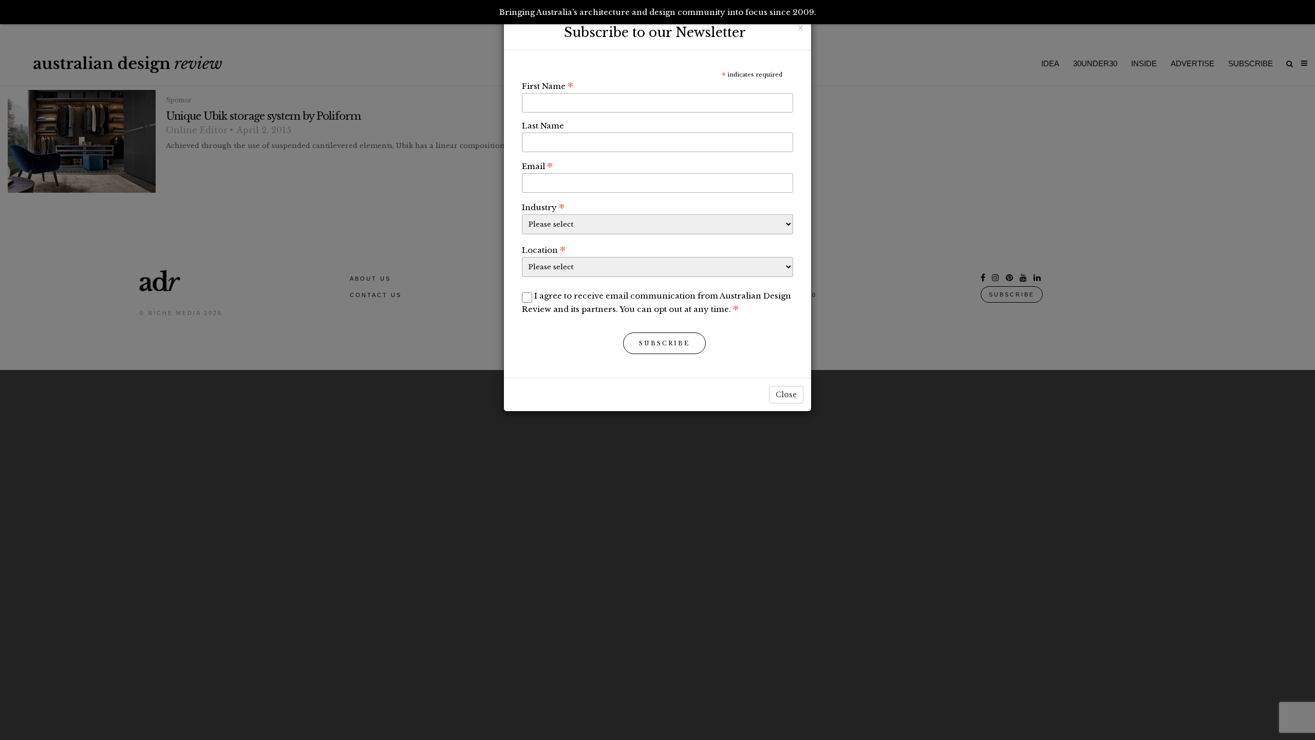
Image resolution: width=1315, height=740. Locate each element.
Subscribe (664, 343)
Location (544, 249)
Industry (543, 207)
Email (537, 166)
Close (786, 394)
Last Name (543, 126)
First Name (547, 85)
